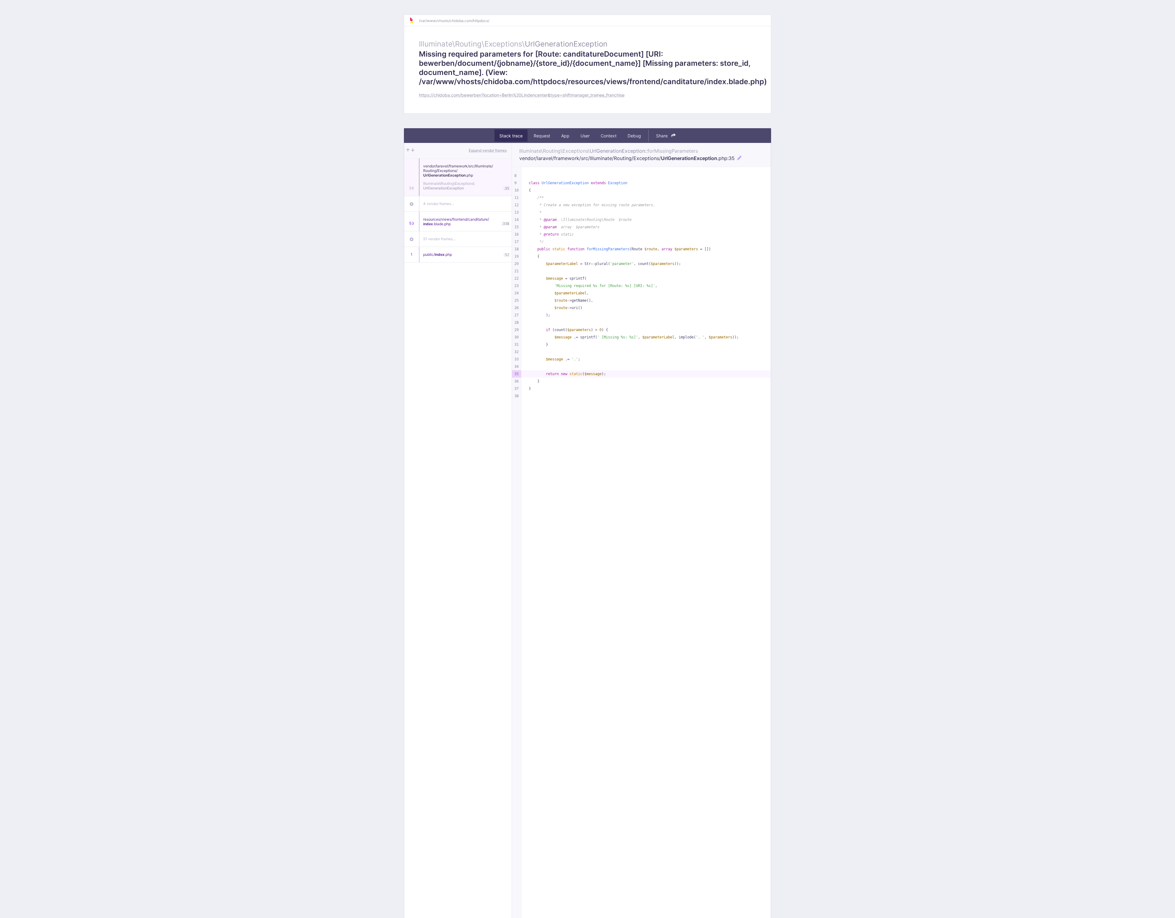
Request (542, 135)
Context (609, 135)
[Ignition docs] (414, 20)
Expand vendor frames (488, 150)
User (585, 135)
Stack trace (511, 135)
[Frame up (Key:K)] (408, 150)
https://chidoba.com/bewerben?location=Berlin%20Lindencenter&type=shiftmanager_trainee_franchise (522, 95)
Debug (634, 135)
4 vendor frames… (438, 203)
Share (662, 135)
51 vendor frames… (439, 239)
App (565, 135)
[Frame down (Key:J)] (413, 150)
